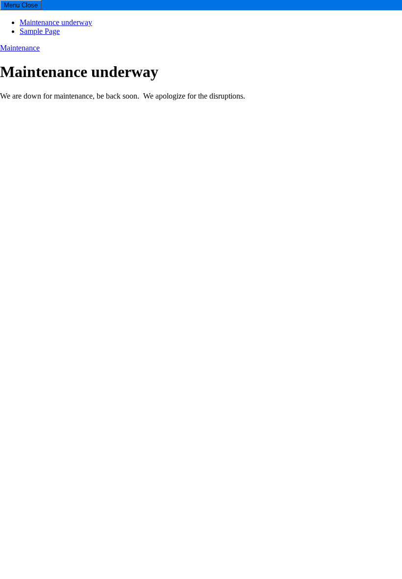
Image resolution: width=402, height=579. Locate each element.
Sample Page (40, 31)
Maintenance (20, 48)
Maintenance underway (56, 22)
